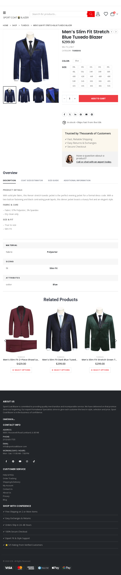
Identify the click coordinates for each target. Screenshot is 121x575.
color (65, 60)
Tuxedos (76, 50)
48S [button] (100, 86)
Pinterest (81, 114)
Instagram (27, 461)
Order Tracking (9, 478)
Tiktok (34, 461)
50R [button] (74, 81)
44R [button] (91, 76)
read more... (9, 419)
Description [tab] (9, 180)
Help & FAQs (8, 474)
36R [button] (99, 71)
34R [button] (91, 71)
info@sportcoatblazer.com (15, 446)
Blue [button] (77, 60)
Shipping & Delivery (11, 482)
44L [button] (99, 67)
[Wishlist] (106, 14)
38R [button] (108, 71)
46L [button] (108, 67)
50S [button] (108, 86)
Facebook (64, 114)
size (64, 67)
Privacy (6, 496)
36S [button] (91, 81)
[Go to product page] (21, 329)
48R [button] (108, 76)
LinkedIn (75, 114)
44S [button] (82, 86)
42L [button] (91, 67)
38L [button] (73, 67)
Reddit (91, 114)
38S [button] (100, 81)
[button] (5, 12)
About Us (7, 492)
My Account (8, 485)
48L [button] (73, 71)
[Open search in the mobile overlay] (62, 14)
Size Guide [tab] (53, 180)
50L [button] (82, 71)
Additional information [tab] (77, 180)
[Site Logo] (16, 17)
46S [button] (91, 86)
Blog (5, 499)
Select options (22, 370)
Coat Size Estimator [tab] (32, 180)
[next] (116, 32)
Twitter (69, 114)
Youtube (20, 461)
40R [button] (74, 76)
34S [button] (82, 81)
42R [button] (82, 76)
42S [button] (74, 86)
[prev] (111, 32)
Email (86, 114)
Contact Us (8, 489)
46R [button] (100, 76)
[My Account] (97, 14)
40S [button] (108, 81)
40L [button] (82, 67)
